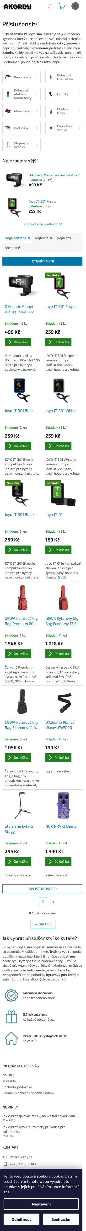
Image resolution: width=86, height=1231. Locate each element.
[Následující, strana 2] (43, 902)
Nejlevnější (43, 238)
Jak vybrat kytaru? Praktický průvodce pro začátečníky (33, 1129)
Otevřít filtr (43, 261)
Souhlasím (61, 1219)
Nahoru (45, 924)
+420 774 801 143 (23, 1164)
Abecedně (12, 248)
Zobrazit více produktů (41, 224)
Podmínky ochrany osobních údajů (28, 1093)
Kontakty (9, 1081)
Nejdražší (64, 238)
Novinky (8, 1075)
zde (7, 1191)
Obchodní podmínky (17, 1087)
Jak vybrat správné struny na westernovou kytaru (39, 1116)
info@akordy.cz (21, 1157)
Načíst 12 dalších (43, 889)
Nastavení (41, 1204)
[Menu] (75, 6)
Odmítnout (21, 1219)
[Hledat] (50, 6)
